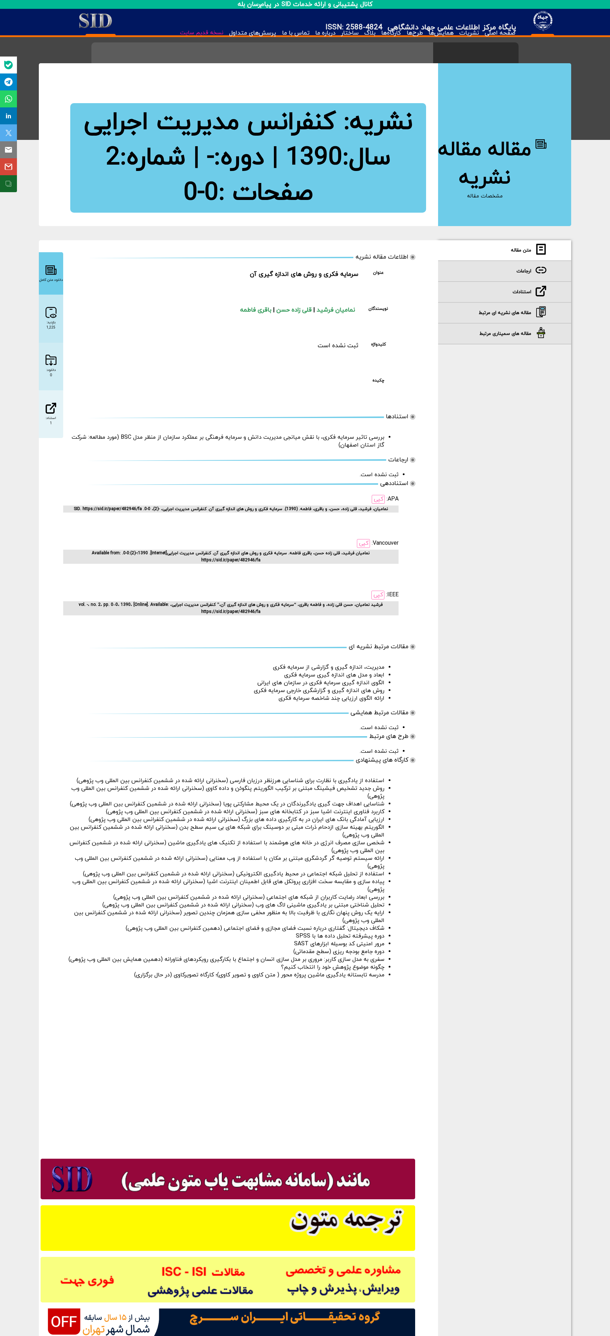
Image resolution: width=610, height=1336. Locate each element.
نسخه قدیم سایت (201, 33)
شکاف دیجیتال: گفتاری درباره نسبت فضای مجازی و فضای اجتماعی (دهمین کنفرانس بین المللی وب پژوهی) (255, 928)
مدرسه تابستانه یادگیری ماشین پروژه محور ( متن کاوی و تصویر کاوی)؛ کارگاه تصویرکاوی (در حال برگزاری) (259, 975)
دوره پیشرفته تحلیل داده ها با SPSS (340, 936)
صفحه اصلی (500, 33)
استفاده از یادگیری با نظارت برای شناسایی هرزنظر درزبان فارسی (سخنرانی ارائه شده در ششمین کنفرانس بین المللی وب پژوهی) (230, 781)
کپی (378, 499)
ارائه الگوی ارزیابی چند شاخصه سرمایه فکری (331, 698)
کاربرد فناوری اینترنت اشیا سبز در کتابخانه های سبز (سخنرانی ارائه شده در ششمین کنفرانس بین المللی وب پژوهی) (245, 812)
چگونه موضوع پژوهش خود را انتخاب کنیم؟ (332, 967)
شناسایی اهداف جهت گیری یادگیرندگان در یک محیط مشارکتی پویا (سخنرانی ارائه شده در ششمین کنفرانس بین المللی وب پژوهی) (227, 804)
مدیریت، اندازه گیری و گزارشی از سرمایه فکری (328, 667)
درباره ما (325, 33)
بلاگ (370, 33)
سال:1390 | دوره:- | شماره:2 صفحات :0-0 (248, 175)
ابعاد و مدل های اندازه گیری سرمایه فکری (334, 675)
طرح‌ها (415, 33)
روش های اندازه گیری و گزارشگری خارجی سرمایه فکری (319, 690)
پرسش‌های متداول (252, 33)
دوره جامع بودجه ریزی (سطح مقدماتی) (338, 952)
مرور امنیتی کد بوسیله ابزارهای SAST (339, 944)
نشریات (469, 33)
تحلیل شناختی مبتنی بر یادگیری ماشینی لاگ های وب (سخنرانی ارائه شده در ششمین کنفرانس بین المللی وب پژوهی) (243, 905)
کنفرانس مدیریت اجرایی (210, 122)
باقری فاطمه (256, 310)
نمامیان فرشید (336, 310)
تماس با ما (295, 33)
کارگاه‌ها (391, 33)
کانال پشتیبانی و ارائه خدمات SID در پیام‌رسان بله (305, 4)
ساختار (350, 33)
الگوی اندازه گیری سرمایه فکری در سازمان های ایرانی (320, 683)
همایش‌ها (441, 33)
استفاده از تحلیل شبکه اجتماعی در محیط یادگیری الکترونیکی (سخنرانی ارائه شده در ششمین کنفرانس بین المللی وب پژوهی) (233, 874)
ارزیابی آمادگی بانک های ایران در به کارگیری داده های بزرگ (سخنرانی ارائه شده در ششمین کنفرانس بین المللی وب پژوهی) (236, 819)
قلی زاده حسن (294, 310)
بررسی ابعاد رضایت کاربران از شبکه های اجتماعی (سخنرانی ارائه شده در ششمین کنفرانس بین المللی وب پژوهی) (248, 897)
